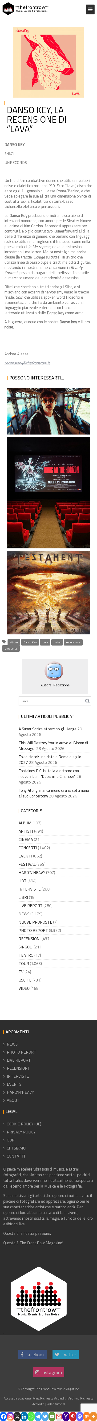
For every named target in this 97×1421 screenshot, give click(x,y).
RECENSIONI (70, 36)
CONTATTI (16, 1156)
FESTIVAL (27, 864)
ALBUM (25, 823)
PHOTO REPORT (33, 930)
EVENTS (14, 1084)
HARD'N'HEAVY (32, 873)
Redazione (29, 36)
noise (57, 642)
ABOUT (13, 1100)
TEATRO (26, 955)
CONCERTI (28, 848)
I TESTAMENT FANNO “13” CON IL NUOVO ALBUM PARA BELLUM (44, 617)
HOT (75, 31)
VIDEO (24, 988)
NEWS (24, 914)
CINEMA (26, 839)
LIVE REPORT (31, 906)
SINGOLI (26, 947)
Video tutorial (55, 1403)
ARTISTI (26, 831)
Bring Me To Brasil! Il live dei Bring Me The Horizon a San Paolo (43, 526)
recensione (73, 642)
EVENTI (25, 856)
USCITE (25, 980)
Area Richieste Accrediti (49, 1398)
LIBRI (23, 897)
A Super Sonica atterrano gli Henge (48, 729)
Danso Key (30, 642)
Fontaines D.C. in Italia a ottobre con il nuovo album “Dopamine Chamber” (50, 773)
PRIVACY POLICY (21, 1132)
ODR (11, 1140)
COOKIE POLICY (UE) (24, 1124)
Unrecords (10, 648)
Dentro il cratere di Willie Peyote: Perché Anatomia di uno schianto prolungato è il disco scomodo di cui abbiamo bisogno (47, 399)
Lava (45, 642)
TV (21, 972)
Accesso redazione (17, 1398)
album (14, 642)
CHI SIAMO (16, 1148)
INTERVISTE (30, 889)
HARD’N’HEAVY (20, 1092)
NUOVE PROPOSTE (35, 922)
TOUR (24, 963)
